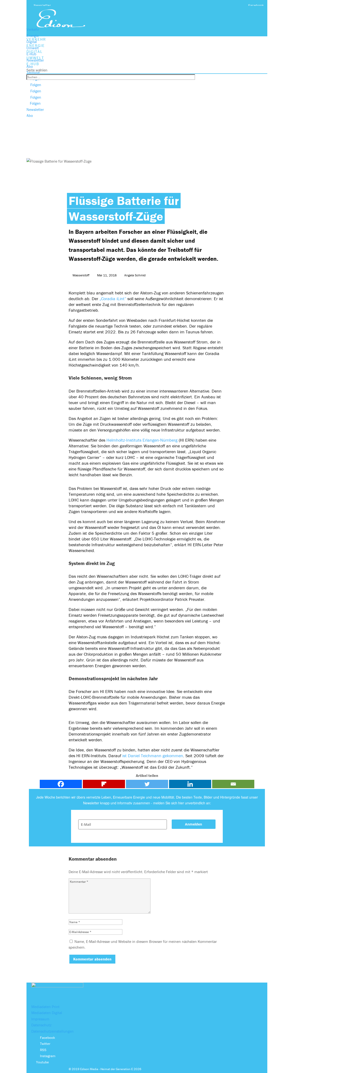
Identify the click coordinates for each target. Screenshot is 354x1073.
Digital (31, 41)
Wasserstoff (80, 275)
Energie (32, 35)
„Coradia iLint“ (112, 298)
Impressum (40, 1018)
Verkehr (32, 29)
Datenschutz (41, 1024)
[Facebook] (61, 784)
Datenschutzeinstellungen (52, 1031)
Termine (33, 72)
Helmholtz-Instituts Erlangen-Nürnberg (141, 440)
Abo (29, 66)
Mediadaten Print (45, 1006)
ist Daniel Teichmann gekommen (152, 755)
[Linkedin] (190, 784)
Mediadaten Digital (46, 1012)
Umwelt (32, 47)
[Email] (233, 784)
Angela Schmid (135, 275)
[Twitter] (147, 784)
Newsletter (42, 5)
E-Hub (31, 53)
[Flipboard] (104, 784)
